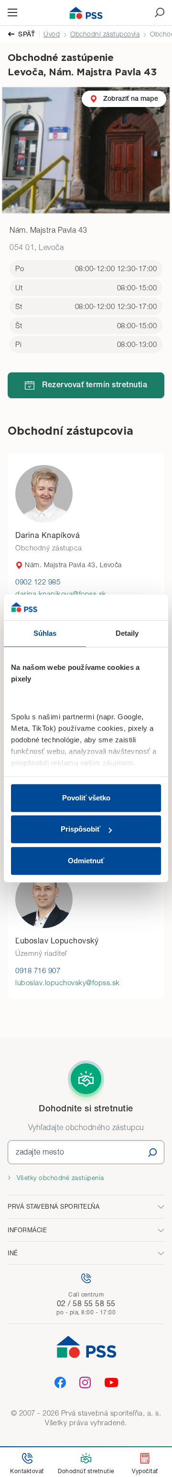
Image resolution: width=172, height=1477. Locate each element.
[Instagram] (85, 1382)
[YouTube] (111, 1382)
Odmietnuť (86, 861)
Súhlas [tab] (45, 633)
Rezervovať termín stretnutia (94, 386)
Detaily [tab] (127, 633)
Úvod (51, 34)
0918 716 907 (37, 970)
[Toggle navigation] (12, 12)
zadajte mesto (40, 1151)
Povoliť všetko (86, 798)
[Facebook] (60, 1382)
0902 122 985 (37, 581)
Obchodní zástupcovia (105, 34)
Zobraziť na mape (130, 98)
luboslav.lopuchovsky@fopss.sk (67, 982)
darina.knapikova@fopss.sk (61, 593)
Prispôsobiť (80, 829)
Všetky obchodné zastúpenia (59, 1177)
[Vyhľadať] (152, 1152)
